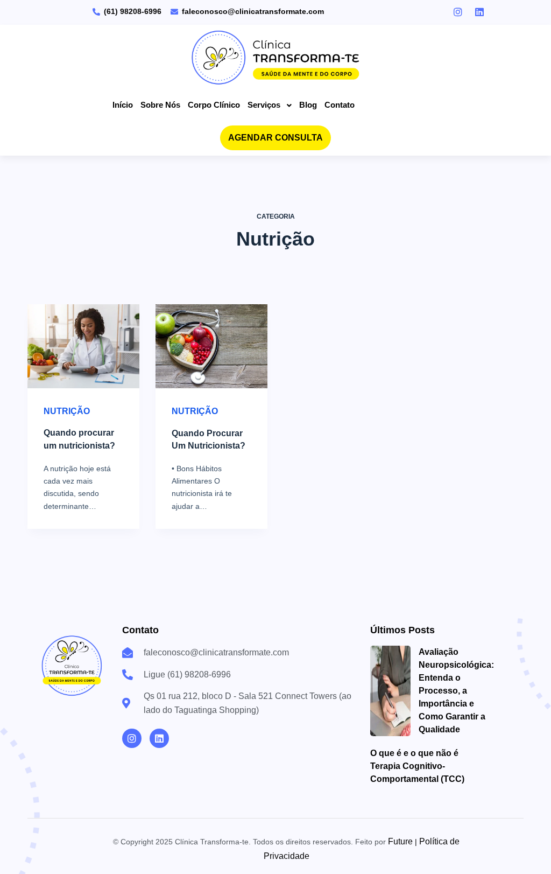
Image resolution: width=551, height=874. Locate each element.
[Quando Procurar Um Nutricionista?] (211, 346)
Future (400, 841)
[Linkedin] (159, 738)
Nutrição (67, 411)
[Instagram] (132, 738)
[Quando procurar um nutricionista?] (83, 346)
